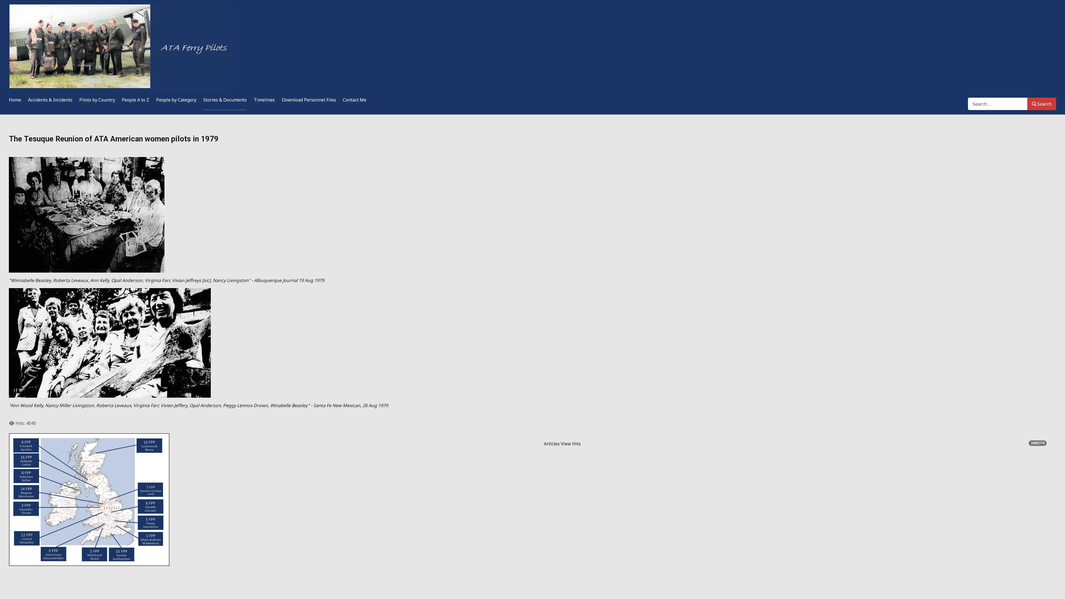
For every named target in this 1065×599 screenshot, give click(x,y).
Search (1044, 104)
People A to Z (135, 100)
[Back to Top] (1055, 589)
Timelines (264, 100)
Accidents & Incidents (50, 100)
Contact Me (354, 100)
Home (15, 100)
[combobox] (998, 104)
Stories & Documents (225, 100)
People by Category (176, 100)
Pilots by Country (97, 100)
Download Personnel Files (309, 100)
